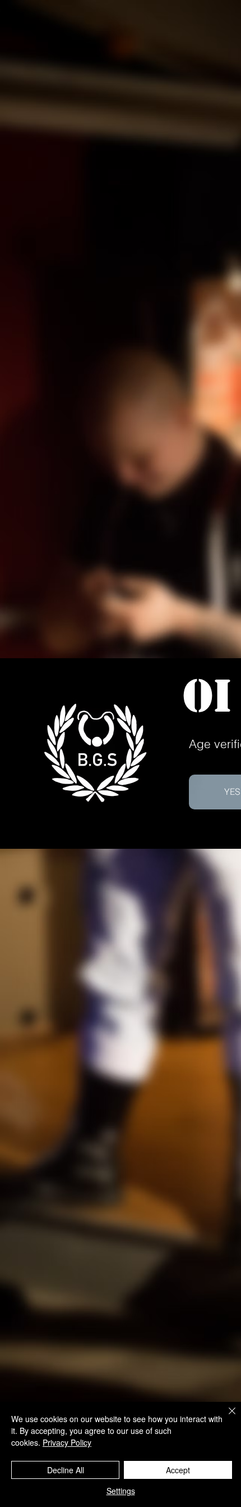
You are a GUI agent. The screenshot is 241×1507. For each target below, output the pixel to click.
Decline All (65, 1470)
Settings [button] (120, 1490)
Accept (178, 1470)
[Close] (225, 1417)
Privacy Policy (67, 1442)
